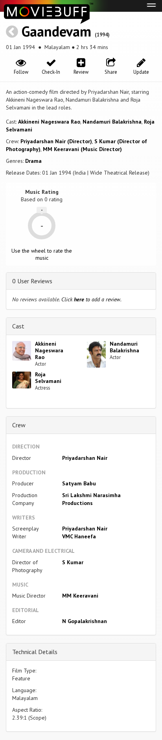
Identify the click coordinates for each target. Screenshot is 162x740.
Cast (18, 326)
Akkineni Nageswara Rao (49, 121)
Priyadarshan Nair (84, 457)
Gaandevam (56, 31)
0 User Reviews (32, 281)
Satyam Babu (79, 483)
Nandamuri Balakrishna (112, 121)
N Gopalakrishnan (84, 621)
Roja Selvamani (48, 378)
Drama (33, 160)
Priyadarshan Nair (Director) (56, 141)
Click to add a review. (91, 299)
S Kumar (72, 562)
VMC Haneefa (79, 536)
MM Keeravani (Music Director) (82, 149)
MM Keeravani (80, 595)
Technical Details (34, 652)
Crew (19, 425)
